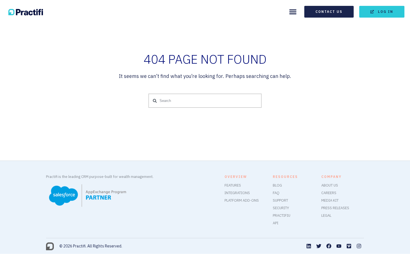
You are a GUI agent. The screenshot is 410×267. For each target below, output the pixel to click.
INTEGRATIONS (237, 192)
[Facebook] (329, 246)
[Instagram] (359, 246)
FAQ (276, 192)
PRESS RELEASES (335, 208)
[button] (293, 12)
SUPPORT (280, 200)
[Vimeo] (349, 246)
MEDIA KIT (330, 200)
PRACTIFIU (281, 215)
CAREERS (328, 192)
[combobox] (205, 101)
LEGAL (326, 215)
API (275, 223)
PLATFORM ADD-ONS (242, 200)
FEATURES (233, 185)
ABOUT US (329, 185)
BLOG (277, 185)
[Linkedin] (309, 246)
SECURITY (281, 208)
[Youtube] (339, 246)
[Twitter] (319, 246)
